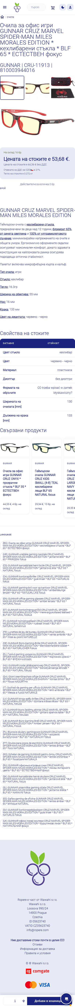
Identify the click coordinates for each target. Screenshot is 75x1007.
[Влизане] (70, 7)
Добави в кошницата (50, 1000)
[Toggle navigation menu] (4, 7)
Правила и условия (38, 953)
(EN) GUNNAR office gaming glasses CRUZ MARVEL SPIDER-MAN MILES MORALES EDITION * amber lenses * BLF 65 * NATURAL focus (37, 601)
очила (10, 17)
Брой (3, 188)
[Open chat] (66, 998)
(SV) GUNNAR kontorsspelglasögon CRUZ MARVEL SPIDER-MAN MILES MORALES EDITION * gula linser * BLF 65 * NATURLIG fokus (36, 812)
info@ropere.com (38, 930)
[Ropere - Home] (17, 7)
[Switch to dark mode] (62, 7)
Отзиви (37, 944)
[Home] (2, 17)
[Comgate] (37, 976)
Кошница (64, 195)
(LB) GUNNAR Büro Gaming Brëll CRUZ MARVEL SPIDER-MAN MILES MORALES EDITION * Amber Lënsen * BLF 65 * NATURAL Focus (37, 723)
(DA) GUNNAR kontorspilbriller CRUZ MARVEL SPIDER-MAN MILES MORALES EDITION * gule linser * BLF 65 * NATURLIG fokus (36, 579)
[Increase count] (23, 1001)
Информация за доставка (37, 949)
